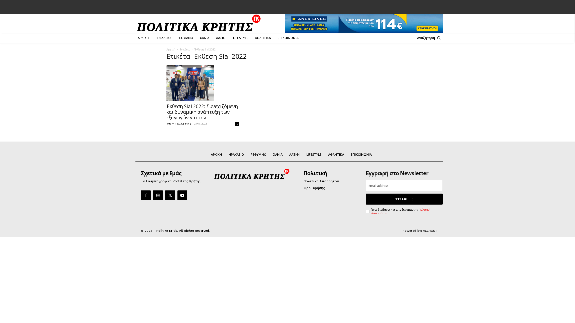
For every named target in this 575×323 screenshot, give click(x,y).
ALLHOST (430, 230)
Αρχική (170, 49)
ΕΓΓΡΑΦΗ (402, 199)
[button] (430, 38)
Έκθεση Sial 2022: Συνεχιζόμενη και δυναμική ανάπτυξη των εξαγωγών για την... (202, 112)
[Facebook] (146, 195)
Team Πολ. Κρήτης (178, 123)
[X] (170, 195)
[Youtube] (182, 195)
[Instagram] (158, 195)
